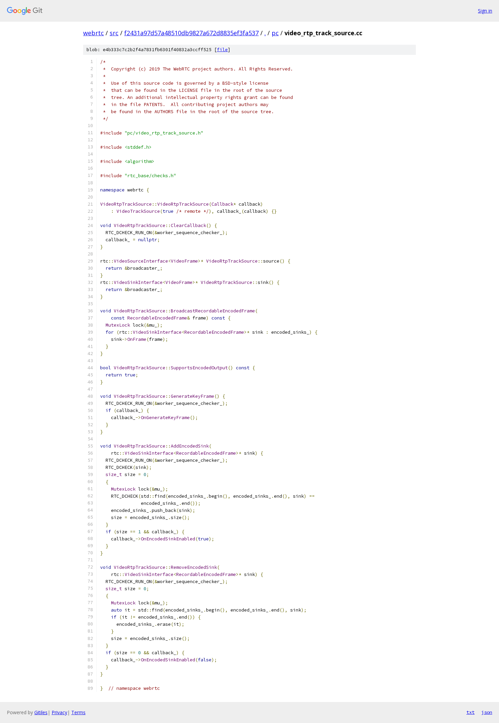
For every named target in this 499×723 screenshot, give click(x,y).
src (114, 33)
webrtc (93, 33)
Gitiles (41, 712)
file (222, 50)
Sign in (485, 10)
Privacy (59, 712)
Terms (78, 712)
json (486, 712)
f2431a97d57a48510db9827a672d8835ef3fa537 (191, 33)
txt (470, 712)
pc (275, 33)
